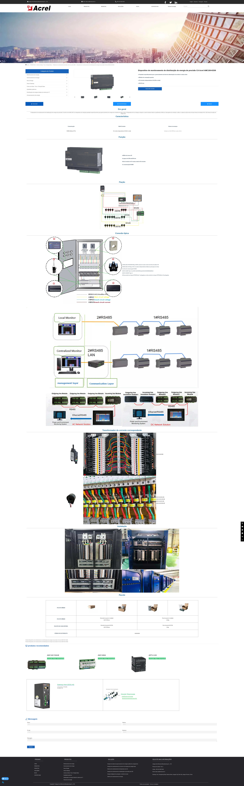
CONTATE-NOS (154, 6)
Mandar (31, 746)
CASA (69, 6)
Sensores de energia (172, 6)
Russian (205, 1)
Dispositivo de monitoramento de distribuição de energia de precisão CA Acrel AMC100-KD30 (95, 64)
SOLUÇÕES (120, 6)
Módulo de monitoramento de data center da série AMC (64, 64)
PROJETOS (103, 6)
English (191, 1)
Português (201, 1)
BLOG (137, 6)
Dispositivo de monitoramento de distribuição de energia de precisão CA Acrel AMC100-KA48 (48, 639)
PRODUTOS (86, 6)
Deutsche (196, 1)
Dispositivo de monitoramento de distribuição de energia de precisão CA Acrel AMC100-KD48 (48, 641)
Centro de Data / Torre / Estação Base (44, 64)
